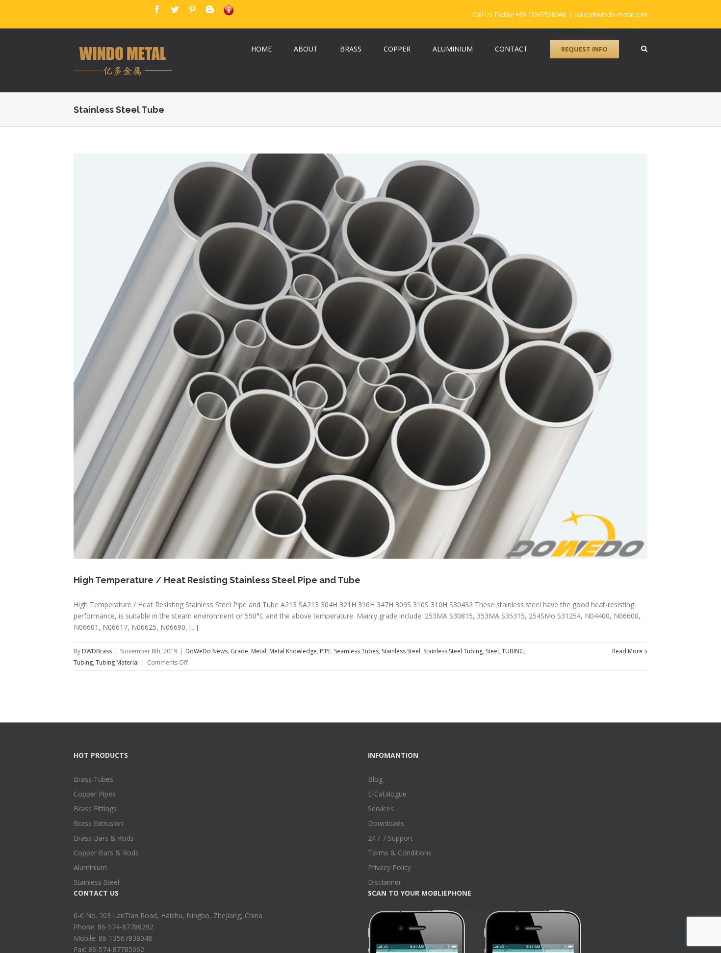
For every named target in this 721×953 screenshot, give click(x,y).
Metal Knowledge (293, 651)
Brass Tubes (93, 779)
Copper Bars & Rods (106, 852)
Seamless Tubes (356, 651)
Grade (239, 651)
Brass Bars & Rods (104, 838)
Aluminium (90, 867)
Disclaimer (384, 882)
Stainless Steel (401, 651)
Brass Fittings (95, 808)
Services (381, 808)
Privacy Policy (389, 867)
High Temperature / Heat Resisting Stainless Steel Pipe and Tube (217, 580)
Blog (375, 779)
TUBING (513, 651)
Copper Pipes (95, 793)
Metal (258, 651)
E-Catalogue (387, 793)
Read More (627, 651)
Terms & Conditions (400, 852)
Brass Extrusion (98, 823)
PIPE (325, 651)
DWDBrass (97, 651)
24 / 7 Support (390, 838)
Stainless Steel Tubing (453, 651)
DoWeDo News (206, 651)
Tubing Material (117, 662)
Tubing (83, 662)
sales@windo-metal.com (611, 14)
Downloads (386, 823)
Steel (492, 651)
